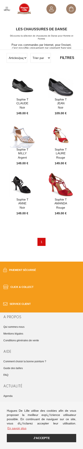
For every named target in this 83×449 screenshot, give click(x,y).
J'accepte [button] (41, 438)
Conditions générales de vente (21, 340)
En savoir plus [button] (16, 428)
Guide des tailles (13, 368)
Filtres (67, 58)
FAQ (5, 375)
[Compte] (51, 9)
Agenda (8, 396)
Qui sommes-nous (13, 326)
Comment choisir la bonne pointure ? (24, 361)
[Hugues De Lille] (24, 9)
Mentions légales (13, 333)
